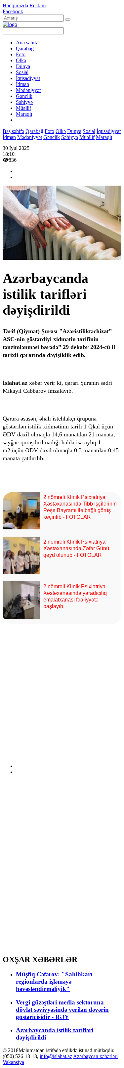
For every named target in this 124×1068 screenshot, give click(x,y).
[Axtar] (67, 20)
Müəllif (23, 108)
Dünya (23, 66)
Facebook (13, 11)
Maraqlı (24, 114)
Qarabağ (25, 48)
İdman (22, 84)
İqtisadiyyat (28, 78)
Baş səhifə (13, 131)
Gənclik (24, 96)
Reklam (37, 5)
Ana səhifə (27, 42)
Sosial (22, 72)
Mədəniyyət (28, 90)
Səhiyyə (24, 102)
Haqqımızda (15, 5)
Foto (20, 54)
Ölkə (21, 60)
